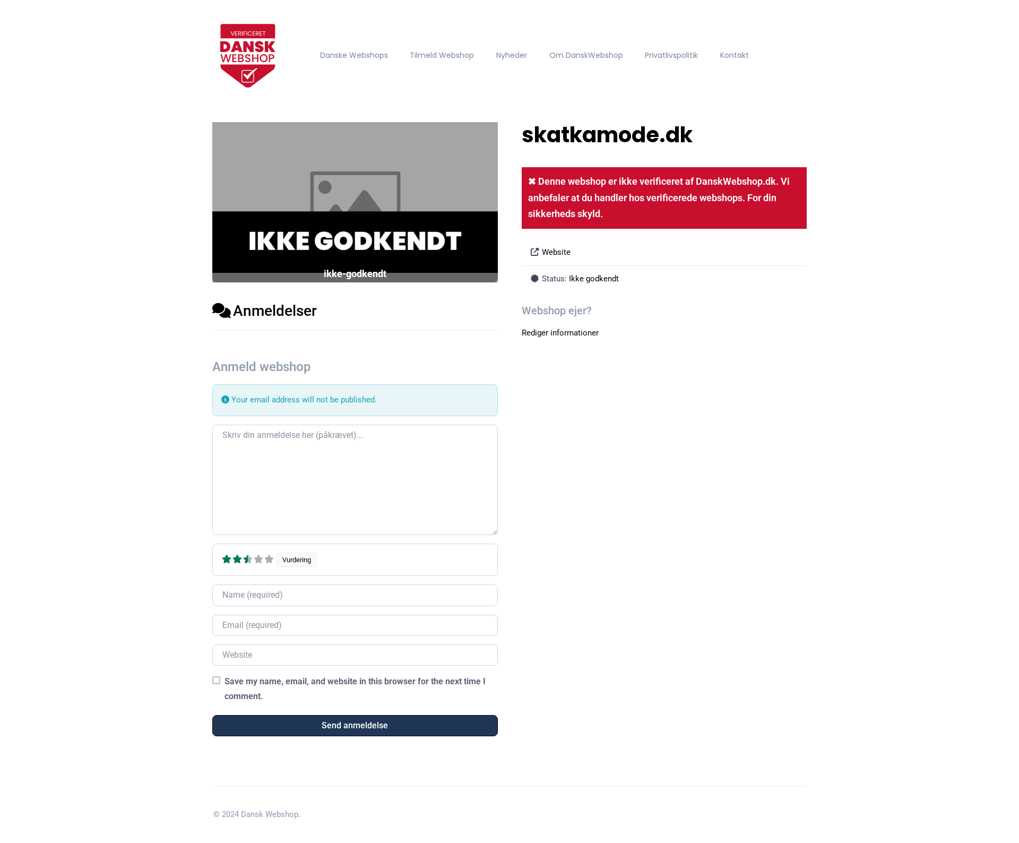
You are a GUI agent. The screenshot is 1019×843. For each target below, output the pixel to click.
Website (556, 252)
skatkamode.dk (607, 135)
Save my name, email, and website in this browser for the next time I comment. (355, 688)
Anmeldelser (275, 311)
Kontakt (734, 55)
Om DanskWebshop (586, 55)
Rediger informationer (560, 333)
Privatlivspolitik (671, 55)
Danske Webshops (354, 55)
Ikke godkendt (594, 278)
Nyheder (511, 55)
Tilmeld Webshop (442, 55)
